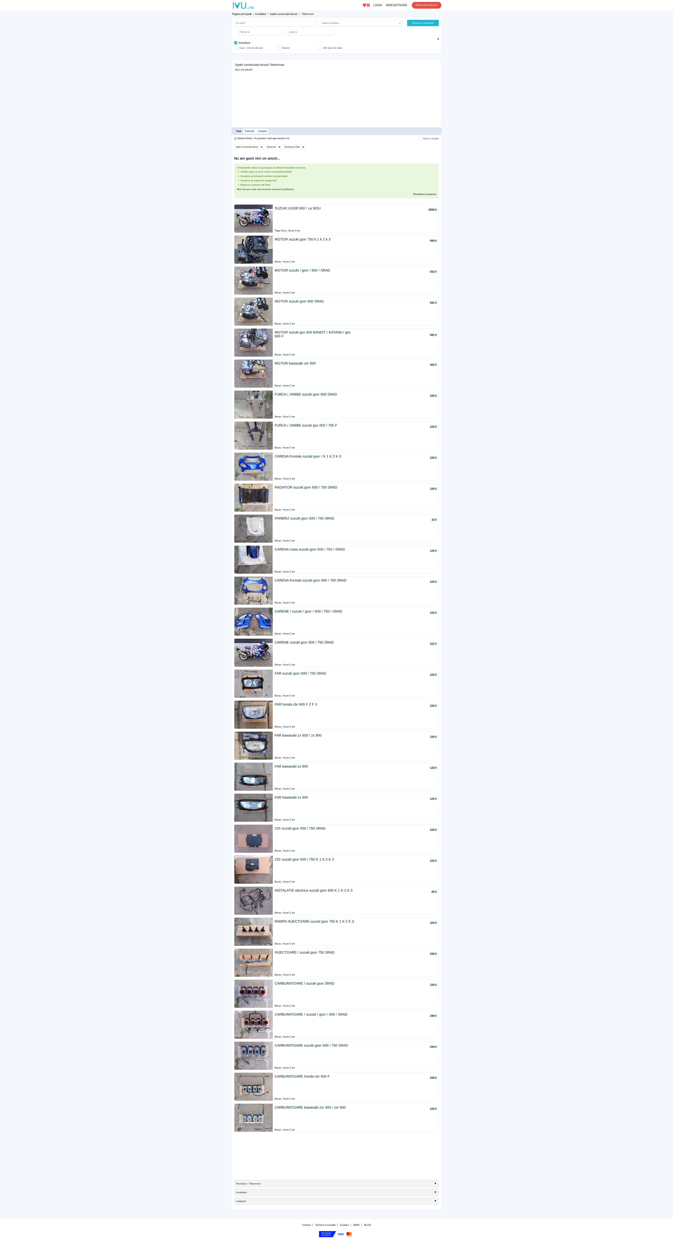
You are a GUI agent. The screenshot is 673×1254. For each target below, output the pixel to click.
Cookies (344, 1225)
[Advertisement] (336, 97)
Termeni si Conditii (325, 1225)
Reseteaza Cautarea (424, 194)
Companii (262, 131)
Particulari (249, 131)
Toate (238, 131)
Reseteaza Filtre (292, 147)
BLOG (367, 1225)
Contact (306, 1225)
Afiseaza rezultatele (423, 23)
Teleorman (271, 147)
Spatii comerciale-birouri (247, 147)
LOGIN (377, 5)
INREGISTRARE (396, 5)
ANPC (356, 1225)
